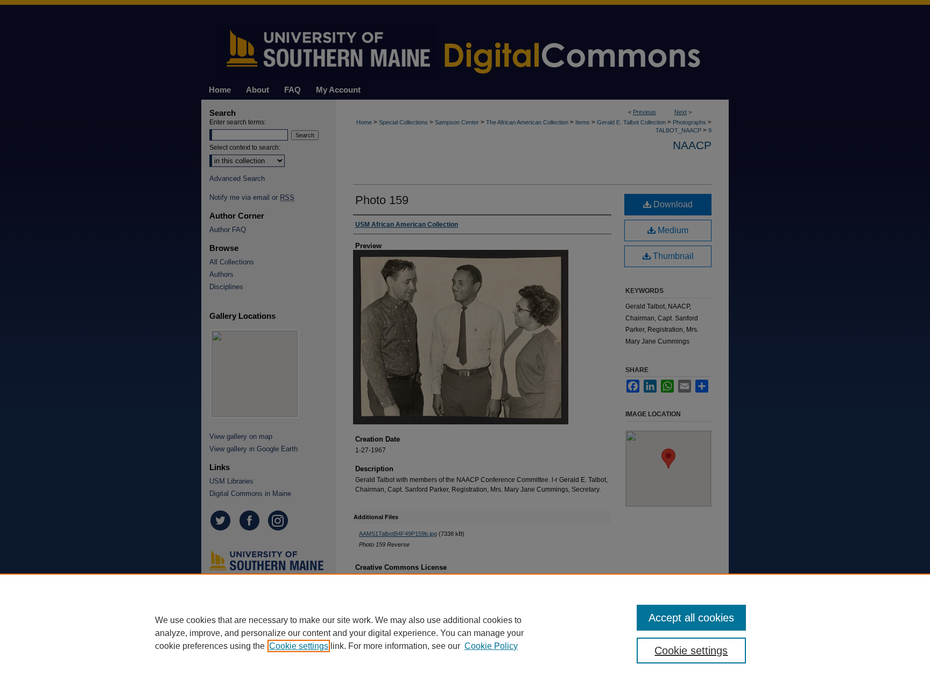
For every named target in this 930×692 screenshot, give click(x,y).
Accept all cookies (691, 618)
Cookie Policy (491, 646)
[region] (465, 633)
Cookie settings (298, 646)
